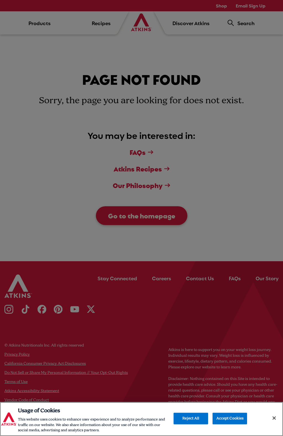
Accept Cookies (230, 418)
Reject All (190, 418)
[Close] (274, 418)
